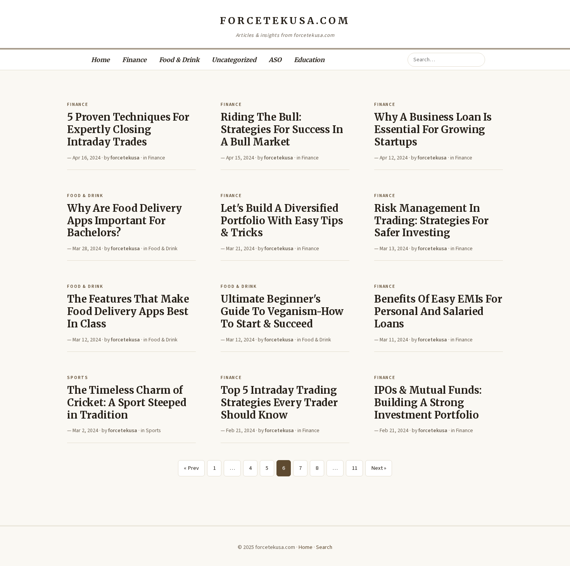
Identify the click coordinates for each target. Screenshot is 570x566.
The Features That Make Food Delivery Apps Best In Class (128, 311)
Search (324, 547)
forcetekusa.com (285, 21)
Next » (378, 468)
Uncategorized (234, 60)
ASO (275, 60)
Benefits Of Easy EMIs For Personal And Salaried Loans (438, 311)
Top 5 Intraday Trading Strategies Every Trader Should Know (279, 402)
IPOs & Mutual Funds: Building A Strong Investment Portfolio (427, 402)
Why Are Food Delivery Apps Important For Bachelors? (124, 220)
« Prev (191, 468)
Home (100, 60)
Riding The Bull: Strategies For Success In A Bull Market (282, 129)
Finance (134, 60)
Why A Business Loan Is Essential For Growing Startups (433, 129)
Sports (77, 377)
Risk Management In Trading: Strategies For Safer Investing (431, 220)
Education (309, 60)
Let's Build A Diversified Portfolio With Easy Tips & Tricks (282, 220)
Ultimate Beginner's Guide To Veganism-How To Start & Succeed (282, 311)
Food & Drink (179, 60)
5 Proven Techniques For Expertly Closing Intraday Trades (128, 129)
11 (354, 468)
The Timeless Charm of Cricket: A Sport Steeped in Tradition (127, 402)
